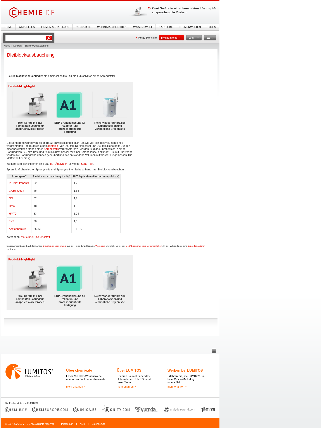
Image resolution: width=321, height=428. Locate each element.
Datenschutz (98, 424)
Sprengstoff (43, 237)
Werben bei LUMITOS (185, 370)
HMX (12, 206)
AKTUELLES (27, 27)
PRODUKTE (83, 27)
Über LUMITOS (129, 370)
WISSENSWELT (142, 27)
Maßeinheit (27, 237)
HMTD (13, 213)
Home (7, 45)
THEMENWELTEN (190, 27)
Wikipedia (100, 246)
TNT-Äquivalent (59, 163)
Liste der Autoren (196, 246)
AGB (82, 424)
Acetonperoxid (17, 228)
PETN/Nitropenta (19, 183)
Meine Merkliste (147, 37)
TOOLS (211, 27)
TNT (11, 221)
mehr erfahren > (75, 386)
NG (11, 198)
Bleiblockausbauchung (54, 246)
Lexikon (17, 45)
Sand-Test (87, 163)
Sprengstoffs (51, 149)
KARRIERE (166, 27)
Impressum (67, 424)
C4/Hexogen (16, 190)
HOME (8, 27)
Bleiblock (53, 145)
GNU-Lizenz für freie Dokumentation (144, 246)
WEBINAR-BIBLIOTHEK (112, 27)
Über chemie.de (79, 370)
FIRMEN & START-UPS (55, 27)
